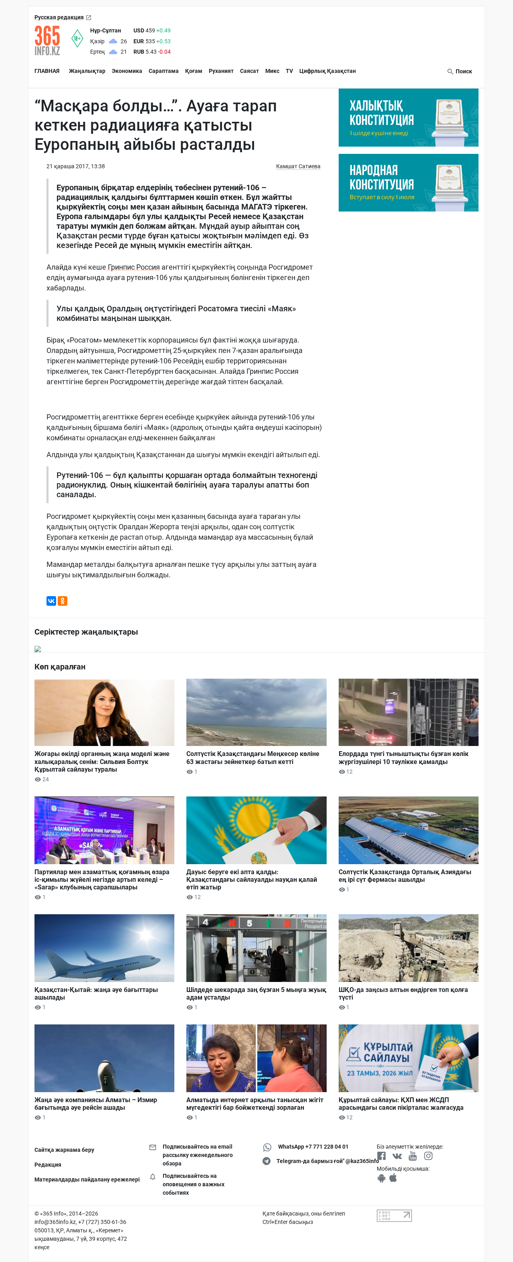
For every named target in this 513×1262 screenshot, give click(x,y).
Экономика (127, 71)
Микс (272, 71)
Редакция (47, 1164)
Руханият (221, 71)
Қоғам (193, 71)
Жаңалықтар (87, 71)
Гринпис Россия (133, 267)
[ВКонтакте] (51, 601)
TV (289, 71)
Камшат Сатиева (298, 166)
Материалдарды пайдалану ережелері (85, 1179)
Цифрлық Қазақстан (327, 71)
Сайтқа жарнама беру (64, 1150)
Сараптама (164, 71)
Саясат (249, 71)
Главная (46, 71)
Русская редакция (59, 17)
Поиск (463, 71)
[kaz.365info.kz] (52, 40)
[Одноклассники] (62, 601)
